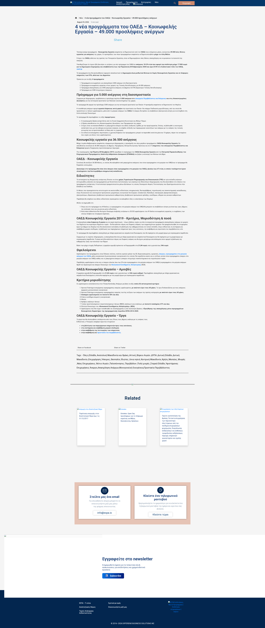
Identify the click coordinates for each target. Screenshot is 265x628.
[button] (152, 39)
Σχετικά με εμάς (114, 603)
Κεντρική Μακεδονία (151, 359)
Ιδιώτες (124, 359)
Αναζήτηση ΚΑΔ (123, 4)
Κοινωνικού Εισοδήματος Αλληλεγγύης (126, 265)
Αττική (132, 355)
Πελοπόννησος (117, 363)
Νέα (156, 2)
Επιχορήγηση (94, 359)
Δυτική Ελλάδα (165, 355)
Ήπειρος (106, 359)
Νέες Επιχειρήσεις (86, 363)
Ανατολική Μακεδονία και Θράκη (112, 355)
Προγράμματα (131, 2)
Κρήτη (165, 359)
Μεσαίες (173, 359)
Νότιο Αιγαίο (102, 363)
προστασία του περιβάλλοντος (109, 333)
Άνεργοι (94, 367)
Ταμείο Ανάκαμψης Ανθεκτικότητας (86, 612)
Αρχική (119, 2)
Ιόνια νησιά (134, 359)
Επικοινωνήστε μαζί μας (117, 607)
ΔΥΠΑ (154, 355)
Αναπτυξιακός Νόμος (87, 607)
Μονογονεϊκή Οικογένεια (131, 367)
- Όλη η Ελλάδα (89, 355)
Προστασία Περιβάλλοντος (157, 367)
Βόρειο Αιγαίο (143, 355)
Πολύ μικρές (143, 363)
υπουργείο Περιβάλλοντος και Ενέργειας (150, 98)
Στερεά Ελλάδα (158, 363)
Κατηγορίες (146, 2)
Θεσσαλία (115, 359)
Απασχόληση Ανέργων (108, 367)
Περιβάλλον (130, 363)
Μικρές (181, 359)
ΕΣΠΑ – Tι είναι (85, 603)
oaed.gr (79, 69)
